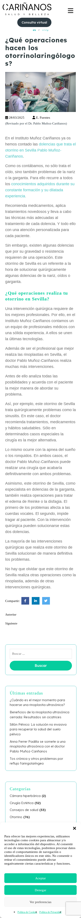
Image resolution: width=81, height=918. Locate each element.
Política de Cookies (27, 912)
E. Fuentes (42, 117)
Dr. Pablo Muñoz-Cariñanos (47, 123)
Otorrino (16, 817)
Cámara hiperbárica (25, 796)
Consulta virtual (34, 22)
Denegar (40, 890)
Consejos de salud (24, 810)
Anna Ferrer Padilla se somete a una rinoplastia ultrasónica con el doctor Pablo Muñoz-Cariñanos (37, 746)
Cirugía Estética (21, 803)
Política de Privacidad (50, 912)
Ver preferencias (40, 902)
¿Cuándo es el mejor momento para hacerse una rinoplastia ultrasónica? (37, 702)
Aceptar (40, 878)
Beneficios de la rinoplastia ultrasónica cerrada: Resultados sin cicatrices (39, 714)
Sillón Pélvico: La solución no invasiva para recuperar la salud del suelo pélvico (38, 729)
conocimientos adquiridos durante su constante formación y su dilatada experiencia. (40, 190)
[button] (74, 828)
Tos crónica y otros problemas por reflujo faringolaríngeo (36, 761)
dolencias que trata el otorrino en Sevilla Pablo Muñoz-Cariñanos (40, 150)
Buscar (41, 665)
